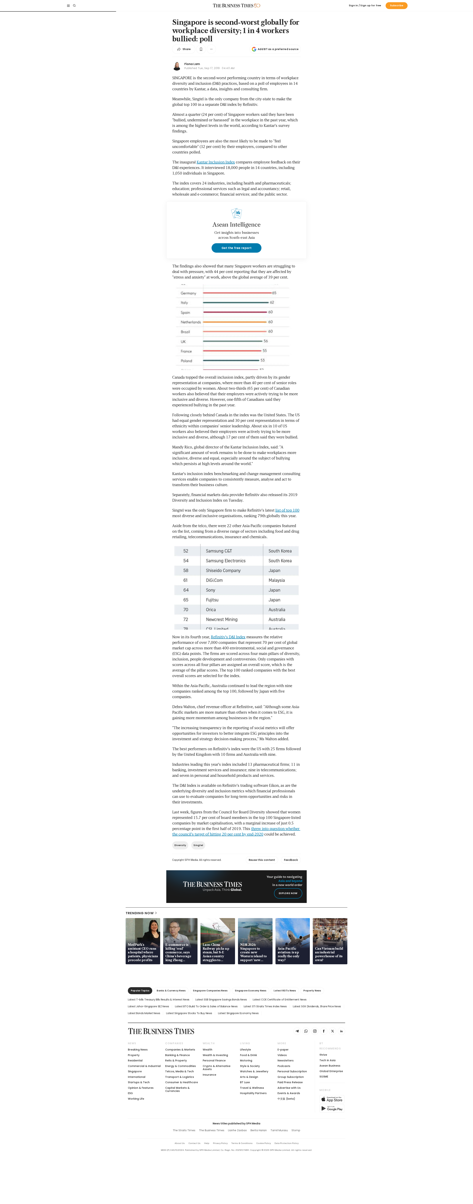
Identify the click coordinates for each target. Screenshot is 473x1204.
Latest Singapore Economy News (238, 1013)
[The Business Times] (233, 6)
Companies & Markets (180, 1049)
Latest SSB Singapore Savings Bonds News (221, 999)
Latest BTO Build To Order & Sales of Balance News (206, 1006)
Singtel (198, 845)
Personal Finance (214, 1060)
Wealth (207, 1049)
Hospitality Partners (253, 1093)
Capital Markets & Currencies (177, 1089)
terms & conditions (242, 1143)
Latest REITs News (285, 990)
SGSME (323, 1076)
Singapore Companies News (210, 990)
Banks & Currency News (171, 990)
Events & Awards (289, 1093)
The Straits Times (184, 1130)
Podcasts (284, 1066)
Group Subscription (291, 1077)
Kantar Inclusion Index (216, 162)
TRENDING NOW (140, 913)
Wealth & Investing (215, 1055)
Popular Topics (140, 990)
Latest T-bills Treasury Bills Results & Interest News (158, 999)
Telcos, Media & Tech (179, 1071)
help (206, 1143)
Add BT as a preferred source (278, 49)
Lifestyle (245, 1049)
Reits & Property (176, 1060)
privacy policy (220, 1143)
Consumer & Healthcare (181, 1082)
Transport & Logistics (179, 1077)
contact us (194, 1143)
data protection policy (287, 1143)
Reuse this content (262, 860)
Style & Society (250, 1066)
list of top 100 (287, 510)
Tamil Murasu (279, 1130)
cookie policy (263, 1143)
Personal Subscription (292, 1071)
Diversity (180, 845)
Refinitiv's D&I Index (228, 637)
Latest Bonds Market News (144, 1013)
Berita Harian (259, 1130)
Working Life (136, 1099)
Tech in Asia (327, 1060)
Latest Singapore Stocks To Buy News (189, 1013)
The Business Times (211, 1130)
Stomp (296, 1130)
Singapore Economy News (250, 990)
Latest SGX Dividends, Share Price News (317, 1006)
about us (180, 1143)
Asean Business (329, 1066)
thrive (323, 1055)
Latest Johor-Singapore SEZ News (148, 1006)
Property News (312, 990)
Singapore (135, 1071)
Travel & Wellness (252, 1088)
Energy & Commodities (180, 1066)
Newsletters (286, 1060)
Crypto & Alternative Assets (216, 1067)
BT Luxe (245, 1082)
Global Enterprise (331, 1071)
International (136, 1077)
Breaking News (138, 1049)
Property (133, 1055)
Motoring (246, 1060)
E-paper (283, 1049)
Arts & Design (249, 1077)
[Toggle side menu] (68, 5)
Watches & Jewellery (254, 1071)
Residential (135, 1060)
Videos (282, 1055)
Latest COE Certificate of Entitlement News (279, 999)
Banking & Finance (177, 1055)
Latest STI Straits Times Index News (265, 1006)
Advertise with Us (289, 1088)
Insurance (209, 1075)
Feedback (291, 860)
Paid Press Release (290, 1082)
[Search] (74, 5)
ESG (130, 1093)
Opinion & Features (141, 1088)
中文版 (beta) (286, 1099)
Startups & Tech (139, 1082)
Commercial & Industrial (144, 1066)
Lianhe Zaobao (237, 1130)
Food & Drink (248, 1055)
